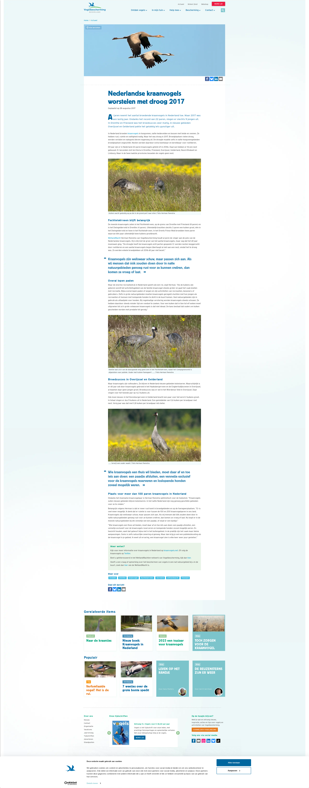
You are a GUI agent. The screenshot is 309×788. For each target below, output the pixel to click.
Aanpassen (232, 770)
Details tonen (92, 783)
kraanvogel (133, 578)
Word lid (140, 738)
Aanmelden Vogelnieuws (204, 730)
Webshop (204, 4)
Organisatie (88, 726)
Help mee (174, 10)
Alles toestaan (234, 763)
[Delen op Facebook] (207, 79)
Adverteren (88, 739)
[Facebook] (194, 741)
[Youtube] (198, 741)
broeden (112, 578)
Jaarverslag (88, 733)
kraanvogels (133, 133)
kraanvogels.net (171, 550)
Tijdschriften (89, 736)
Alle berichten (94, 28)
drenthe (122, 578)
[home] (95, 7)
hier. (189, 558)
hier (126, 565)
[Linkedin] (208, 741)
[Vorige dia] (109, 740)
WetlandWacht (114, 238)
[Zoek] (223, 10)
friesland (185, 578)
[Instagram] (203, 741)
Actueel (94, 20)
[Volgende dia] (178, 740)
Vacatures (88, 730)
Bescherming (192, 10)
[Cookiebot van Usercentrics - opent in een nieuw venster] (70, 783)
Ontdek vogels (138, 10)
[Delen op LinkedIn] (216, 79)
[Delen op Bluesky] (212, 79)
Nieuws (87, 720)
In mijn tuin (157, 10)
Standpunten (89, 742)
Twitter (127, 553)
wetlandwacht (172, 578)
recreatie (160, 578)
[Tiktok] (218, 741)
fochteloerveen (147, 578)
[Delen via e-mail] (221, 79)
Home (86, 20)
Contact (209, 10)
